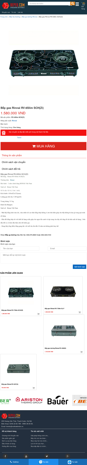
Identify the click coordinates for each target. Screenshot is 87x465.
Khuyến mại (6, 12)
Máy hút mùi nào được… (39, 438)
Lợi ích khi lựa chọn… (38, 444)
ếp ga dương (11, 235)
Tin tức (13, 12)
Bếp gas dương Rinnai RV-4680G (55, 348)
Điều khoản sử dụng (8, 444)
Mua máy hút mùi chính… (39, 441)
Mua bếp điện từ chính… (39, 446)
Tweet (19, 137)
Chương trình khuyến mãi (10, 436)
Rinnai (14, 120)
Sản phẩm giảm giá (8, 438)
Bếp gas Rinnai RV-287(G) (9, 384)
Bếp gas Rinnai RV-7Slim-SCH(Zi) (12, 310)
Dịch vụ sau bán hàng (9, 441)
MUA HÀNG (46, 146)
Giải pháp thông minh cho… (40, 436)
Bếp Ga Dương (14, 17)
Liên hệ (20, 12)
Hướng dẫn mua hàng (9, 446)
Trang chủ (3, 17)
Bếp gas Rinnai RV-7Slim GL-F (54, 308)
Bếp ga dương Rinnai (29, 17)
